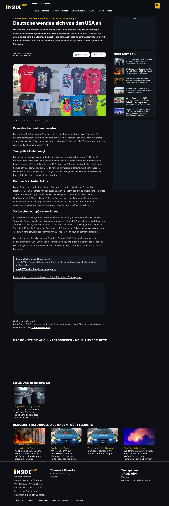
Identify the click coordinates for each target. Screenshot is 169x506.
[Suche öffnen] (157, 5)
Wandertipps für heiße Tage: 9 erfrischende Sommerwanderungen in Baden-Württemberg (139, 90)
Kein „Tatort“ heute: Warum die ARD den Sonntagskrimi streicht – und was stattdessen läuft (138, 81)
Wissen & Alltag (78, 11)
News (37, 11)
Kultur (92, 11)
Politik (56, 11)
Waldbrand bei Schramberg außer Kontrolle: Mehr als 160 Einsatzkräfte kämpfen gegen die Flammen (139, 71)
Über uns (19, 500)
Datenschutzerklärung (61, 500)
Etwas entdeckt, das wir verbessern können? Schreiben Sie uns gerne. (47, 277)
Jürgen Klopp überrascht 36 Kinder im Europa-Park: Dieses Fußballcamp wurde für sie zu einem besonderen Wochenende (138, 101)
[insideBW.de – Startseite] (16, 7)
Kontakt (31, 500)
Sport (101, 11)
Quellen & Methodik (41, 327)
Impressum (43, 500)
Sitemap (79, 500)
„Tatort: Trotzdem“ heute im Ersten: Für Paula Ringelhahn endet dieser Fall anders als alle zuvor (139, 61)
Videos (109, 11)
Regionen (45, 11)
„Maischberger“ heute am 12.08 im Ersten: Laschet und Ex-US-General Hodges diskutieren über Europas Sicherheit (138, 112)
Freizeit (65, 11)
